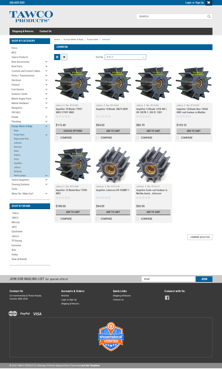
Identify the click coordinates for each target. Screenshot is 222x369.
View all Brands (19, 259)
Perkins (17, 155)
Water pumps (20, 175)
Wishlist (65, 296)
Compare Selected (200, 237)
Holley (15, 254)
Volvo (16, 159)
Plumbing (16, 121)
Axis (14, 249)
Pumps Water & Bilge (22, 126)
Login (188, 2)
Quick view (73, 100)
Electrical (16, 80)
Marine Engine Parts (21, 98)
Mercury (16, 222)
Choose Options (72, 131)
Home (57, 39)
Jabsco (17, 167)
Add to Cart (113, 131)
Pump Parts (19, 134)
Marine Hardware (20, 103)
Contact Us (46, 31)
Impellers (18, 163)
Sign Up (199, 2)
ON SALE (16, 112)
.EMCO (15, 217)
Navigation (17, 107)
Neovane (18, 147)
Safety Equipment (20, 179)
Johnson (18, 143)
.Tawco (15, 213)
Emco (14, 47)
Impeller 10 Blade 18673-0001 (112, 109)
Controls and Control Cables (26, 71)
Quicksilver (17, 231)
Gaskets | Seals (19, 94)
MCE (14, 52)
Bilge (16, 130)
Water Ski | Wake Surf (22, 193)
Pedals (15, 117)
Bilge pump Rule (21, 138)
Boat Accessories (21, 61)
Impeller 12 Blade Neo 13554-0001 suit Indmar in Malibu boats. (192, 112)
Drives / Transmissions (23, 75)
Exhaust (16, 84)
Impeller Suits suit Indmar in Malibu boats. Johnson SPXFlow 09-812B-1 (151, 193)
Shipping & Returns (22, 31)
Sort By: (99, 57)
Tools (14, 188)
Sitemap (41, 365)
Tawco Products (20, 57)
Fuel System (18, 89)
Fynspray (18, 171)
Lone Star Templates (90, 365)
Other (16, 151)
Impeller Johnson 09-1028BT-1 (112, 190)
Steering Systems (20, 184)
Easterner (16, 245)
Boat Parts (17, 66)
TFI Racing (17, 240)
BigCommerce (63, 365)
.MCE (14, 227)
